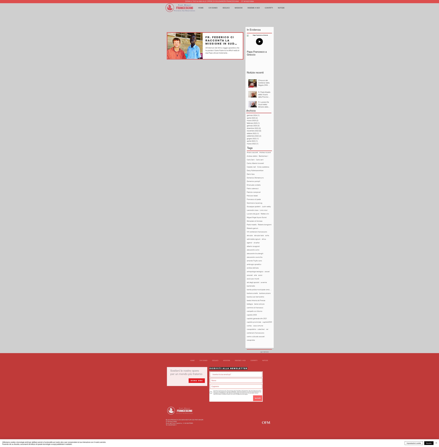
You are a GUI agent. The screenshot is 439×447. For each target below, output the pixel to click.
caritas (249, 326)
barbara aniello (252, 293)
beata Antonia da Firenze (256, 300)
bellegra (250, 304)
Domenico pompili (253, 181)
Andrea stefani (252, 156)
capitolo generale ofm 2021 (257, 318)
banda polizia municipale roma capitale (259, 290)
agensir (249, 243)
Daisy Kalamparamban (255, 170)
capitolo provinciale (254, 322)
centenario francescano (255, 333)
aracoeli (250, 275)
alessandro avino (253, 250)
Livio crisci (263, 210)
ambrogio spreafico (254, 264)
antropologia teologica (255, 272)
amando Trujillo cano (254, 261)
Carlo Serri (251, 160)
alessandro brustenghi (255, 253)
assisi (260, 275)
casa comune (258, 326)
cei (267, 329)
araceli (267, 272)
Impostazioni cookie (414, 443)
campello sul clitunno (254, 311)
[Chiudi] (436, 443)
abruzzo (250, 235)
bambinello (251, 286)
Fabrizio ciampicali (254, 192)
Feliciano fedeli (252, 196)
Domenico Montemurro (255, 178)
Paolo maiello (252, 225)
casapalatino (251, 329)
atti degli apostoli (253, 282)
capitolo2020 (267, 322)
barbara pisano (265, 293)
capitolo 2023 (252, 315)
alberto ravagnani (253, 246)
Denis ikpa (250, 174)
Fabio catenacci (253, 188)
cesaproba (251, 340)
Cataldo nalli (251, 167)
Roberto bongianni (265, 225)
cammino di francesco (255, 308)
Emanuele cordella (254, 185)
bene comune (259, 304)
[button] (226, 8)
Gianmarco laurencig (254, 203)
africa (264, 239)
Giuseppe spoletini (254, 207)
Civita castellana (263, 167)
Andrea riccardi (265, 152)
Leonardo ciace (252, 210)
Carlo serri (260, 160)
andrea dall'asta (253, 268)
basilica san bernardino (255, 297)
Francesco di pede (254, 199)
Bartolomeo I (263, 156)
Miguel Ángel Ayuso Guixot (256, 217)
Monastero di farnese (254, 221)
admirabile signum (253, 239)
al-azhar (257, 243)
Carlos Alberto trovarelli (255, 163)
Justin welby (266, 207)
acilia (267, 235)
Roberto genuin (252, 228)
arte (255, 275)
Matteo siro (265, 214)
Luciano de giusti (253, 214)
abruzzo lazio (259, 235)
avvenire (264, 282)
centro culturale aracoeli (256, 337)
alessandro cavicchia (254, 257)
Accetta (429, 443)
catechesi (261, 329)
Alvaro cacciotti (252, 152)
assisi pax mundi (253, 279)
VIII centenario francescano (257, 232)
